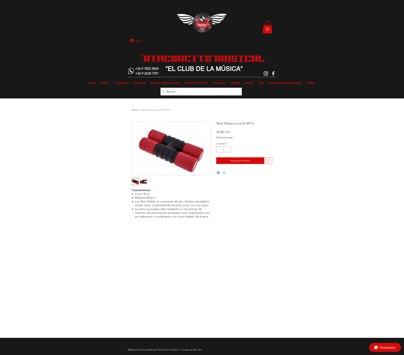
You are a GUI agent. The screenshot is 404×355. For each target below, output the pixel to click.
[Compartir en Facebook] (218, 173)
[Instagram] (266, 73)
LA (209, 68)
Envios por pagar (224, 137)
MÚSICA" (228, 68)
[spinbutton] (223, 149)
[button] (267, 27)
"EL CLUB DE (185, 68)
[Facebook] (273, 73)
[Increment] (228, 149)
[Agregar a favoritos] (269, 160)
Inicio (135, 109)
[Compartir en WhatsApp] (224, 173)
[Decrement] (219, 149)
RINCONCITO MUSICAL (204, 58)
